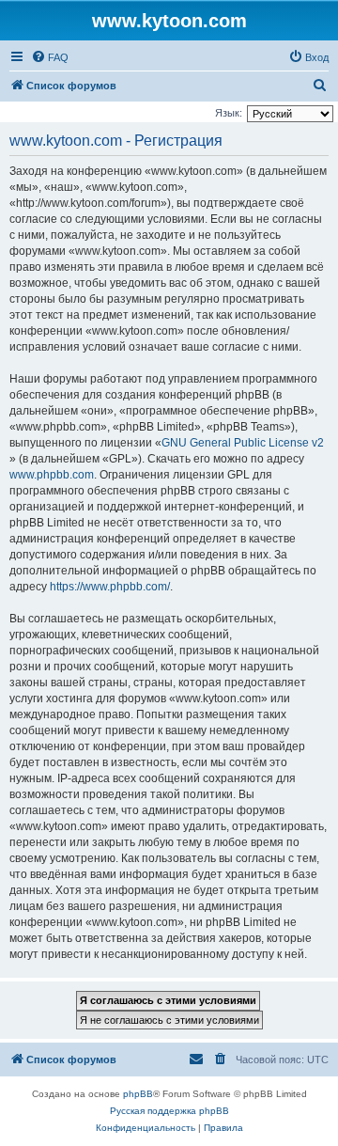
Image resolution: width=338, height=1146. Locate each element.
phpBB (138, 1094)
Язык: (228, 112)
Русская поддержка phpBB (169, 1111)
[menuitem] (50, 57)
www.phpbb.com (51, 474)
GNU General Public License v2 (242, 442)
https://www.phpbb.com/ (110, 586)
